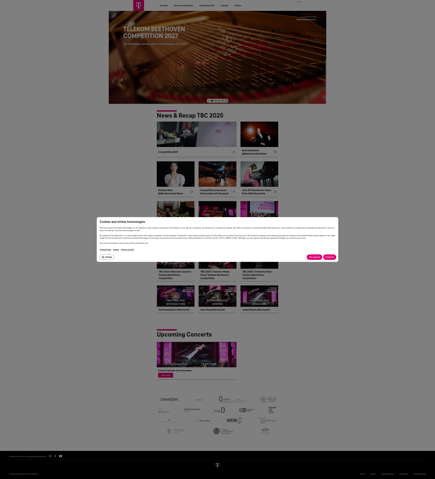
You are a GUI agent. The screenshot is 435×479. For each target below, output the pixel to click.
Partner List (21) (127, 250)
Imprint (116, 250)
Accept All (329, 257)
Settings (108, 257)
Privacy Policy (105, 250)
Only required (314, 257)
